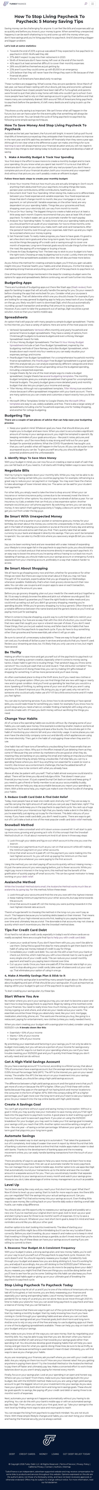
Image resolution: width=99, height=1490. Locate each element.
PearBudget (42, 361)
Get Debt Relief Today (76, 1454)
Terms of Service (67, 1464)
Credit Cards (27, 1454)
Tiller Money (70, 388)
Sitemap (67, 1467)
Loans (55, 1454)
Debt (12, 1454)
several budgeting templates (58, 376)
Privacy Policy (83, 1464)
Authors (57, 1467)
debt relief (27, 876)
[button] (85, 4)
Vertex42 (39, 330)
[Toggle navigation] (92, 4)
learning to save (13, 146)
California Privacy (36, 1467)
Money (43, 1454)
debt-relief (76, 819)
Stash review (78, 287)
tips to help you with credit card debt (66, 937)
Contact (49, 1467)
